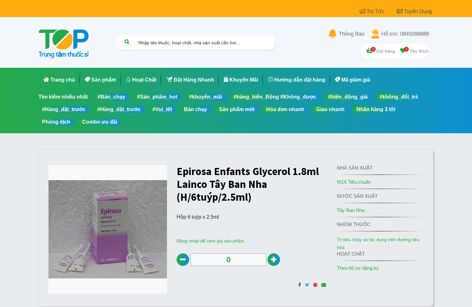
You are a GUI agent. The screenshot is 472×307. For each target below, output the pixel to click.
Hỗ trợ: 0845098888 (405, 34)
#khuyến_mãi (205, 97)
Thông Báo (351, 34)
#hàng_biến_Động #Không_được (275, 97)
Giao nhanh (330, 109)
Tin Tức (376, 11)
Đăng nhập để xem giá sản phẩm (210, 240)
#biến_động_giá (348, 97)
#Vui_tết (162, 109)
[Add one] (273, 259)
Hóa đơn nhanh (285, 109)
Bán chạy (195, 109)
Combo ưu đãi (99, 122)
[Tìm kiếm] (127, 41)
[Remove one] (183, 259)
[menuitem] (59, 80)
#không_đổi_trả (399, 97)
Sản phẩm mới (236, 109)
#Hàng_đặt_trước (63, 109)
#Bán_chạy (111, 97)
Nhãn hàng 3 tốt (375, 109)
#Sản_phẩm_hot (157, 97)
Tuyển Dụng (418, 11)
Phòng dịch (56, 122)
